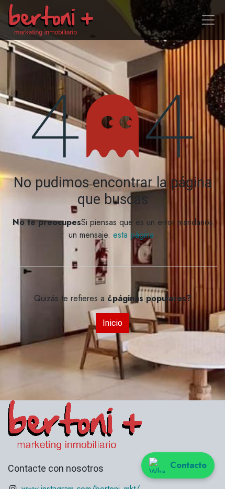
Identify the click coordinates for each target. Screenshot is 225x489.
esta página (133, 235)
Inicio (112, 323)
